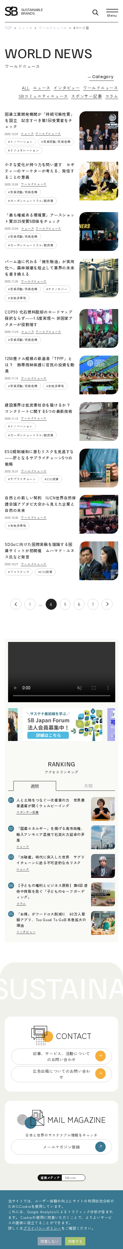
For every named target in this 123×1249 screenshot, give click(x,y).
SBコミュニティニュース (43, 96)
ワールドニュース (53, 27)
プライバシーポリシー (42, 1228)
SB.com (70, 1177)
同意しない (50, 1241)
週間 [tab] (34, 786)
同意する (75, 1241)
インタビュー (66, 88)
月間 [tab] (88, 786)
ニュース (26, 27)
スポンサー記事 (86, 96)
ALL (26, 88)
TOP (8, 27)
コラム (111, 96)
